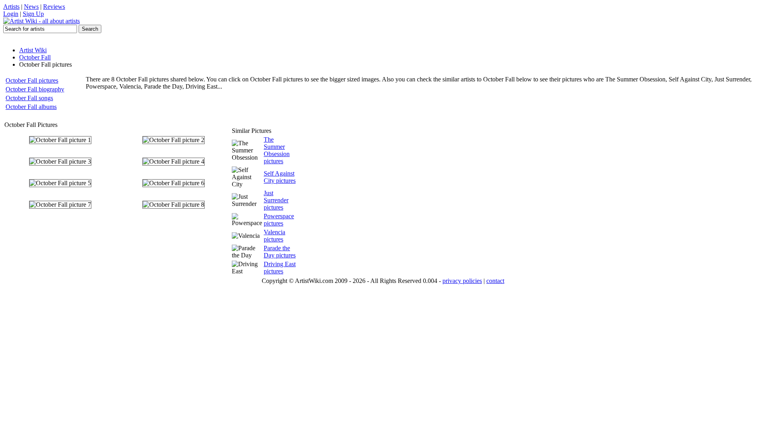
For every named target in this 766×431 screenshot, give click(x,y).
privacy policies (462, 280)
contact (495, 280)
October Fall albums (31, 106)
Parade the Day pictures (280, 252)
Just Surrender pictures (276, 200)
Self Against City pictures (280, 177)
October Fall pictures (32, 80)
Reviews (54, 6)
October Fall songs (29, 98)
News (31, 6)
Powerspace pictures (279, 220)
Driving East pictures (280, 268)
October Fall (35, 57)
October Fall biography (35, 89)
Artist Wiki (33, 50)
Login (10, 13)
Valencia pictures (274, 236)
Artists (11, 6)
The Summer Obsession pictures (277, 150)
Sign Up (33, 13)
